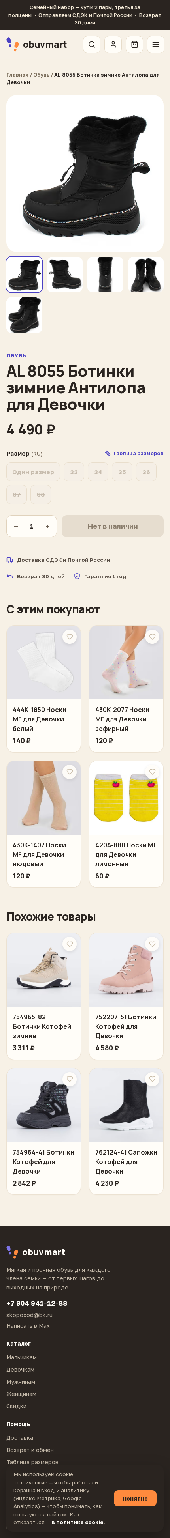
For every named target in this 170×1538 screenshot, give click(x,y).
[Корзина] (134, 44)
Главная (17, 74)
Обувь (41, 74)
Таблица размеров (32, 1462)
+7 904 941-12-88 (36, 1303)
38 (41, 494)
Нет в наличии (113, 526)
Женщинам (21, 1393)
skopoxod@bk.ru (29, 1315)
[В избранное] (69, 637)
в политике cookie (77, 1522)
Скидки (16, 1406)
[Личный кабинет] (113, 44)
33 (74, 471)
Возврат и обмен (30, 1449)
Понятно (135, 1498)
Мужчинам (20, 1381)
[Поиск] (91, 44)
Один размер (33, 471)
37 (17, 494)
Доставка (19, 1437)
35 (122, 471)
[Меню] (155, 44)
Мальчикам (21, 1357)
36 (146, 471)
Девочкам (20, 1369)
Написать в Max (28, 1325)
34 (98, 471)
